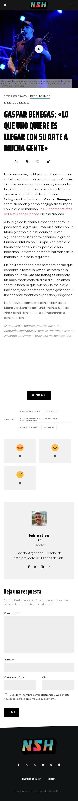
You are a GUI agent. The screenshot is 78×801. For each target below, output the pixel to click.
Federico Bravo (15, 96)
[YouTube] (43, 765)
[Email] (37, 161)
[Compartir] (6, 161)
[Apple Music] (59, 765)
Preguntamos (40, 96)
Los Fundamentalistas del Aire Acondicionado (39, 419)
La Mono (52, 411)
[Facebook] (18, 765)
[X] (26, 765)
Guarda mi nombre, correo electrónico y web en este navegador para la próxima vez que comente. (36, 696)
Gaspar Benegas (31, 411)
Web (44, 677)
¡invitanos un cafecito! (32, 779)
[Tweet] (16, 161)
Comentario (12, 613)
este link (64, 336)
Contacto (52, 779)
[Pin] (27, 161)
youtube (49, 427)
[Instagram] (35, 765)
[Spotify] (51, 765)
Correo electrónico (15, 677)
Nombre (9, 659)
